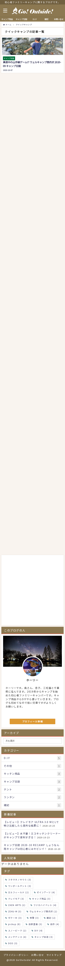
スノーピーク (17, 930)
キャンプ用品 (41, 898)
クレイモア (16, 898)
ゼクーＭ (15, 917)
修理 (34, 917)
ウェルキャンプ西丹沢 (43, 911)
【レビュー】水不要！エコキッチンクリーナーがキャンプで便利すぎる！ (32, 835)
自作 (54, 924)
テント (32, 789)
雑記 (32, 805)
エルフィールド (18, 892)
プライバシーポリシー (16, 955)
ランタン (32, 797)
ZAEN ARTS (16, 905)
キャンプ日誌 (32, 781)
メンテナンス (17, 936)
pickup (14, 924)
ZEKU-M (14, 911)
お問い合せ (58, 19)
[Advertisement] (32, 521)
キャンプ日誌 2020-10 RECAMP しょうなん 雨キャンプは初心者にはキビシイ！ (31, 847)
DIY (38, 930)
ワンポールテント (19, 885)
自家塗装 (35, 924)
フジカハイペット (45, 905)
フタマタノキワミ (19, 879)
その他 (32, 766)
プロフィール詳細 (32, 721)
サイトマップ (54, 955)
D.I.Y (32, 758)
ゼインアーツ (46, 892)
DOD (13, 943)
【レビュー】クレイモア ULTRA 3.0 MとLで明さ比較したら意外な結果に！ (31, 823)
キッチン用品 (32, 773)
